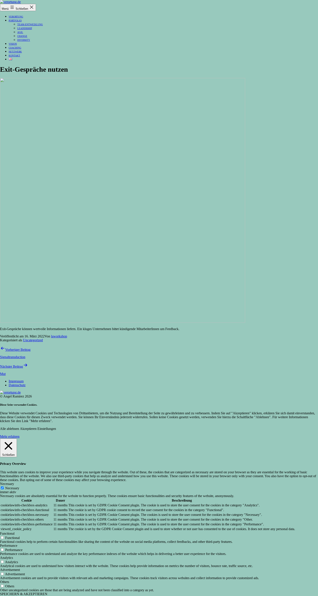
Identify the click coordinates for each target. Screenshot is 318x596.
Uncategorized (33, 340)
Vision (13, 44)
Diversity (23, 40)
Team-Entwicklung (30, 24)
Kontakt (14, 55)
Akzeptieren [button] (28, 429)
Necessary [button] (7, 484)
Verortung (16, 16)
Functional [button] (7, 533)
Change (22, 36)
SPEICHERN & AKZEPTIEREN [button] (23, 594)
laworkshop (59, 336)
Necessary (12, 488)
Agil (20, 32)
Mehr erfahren (9, 436)
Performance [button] (8, 545)
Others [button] (4, 582)
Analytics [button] (6, 557)
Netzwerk (15, 51)
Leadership (24, 28)
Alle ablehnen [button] (9, 429)
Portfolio (15, 20)
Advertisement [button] (10, 570)
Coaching (15, 47)
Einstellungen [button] (46, 429)
